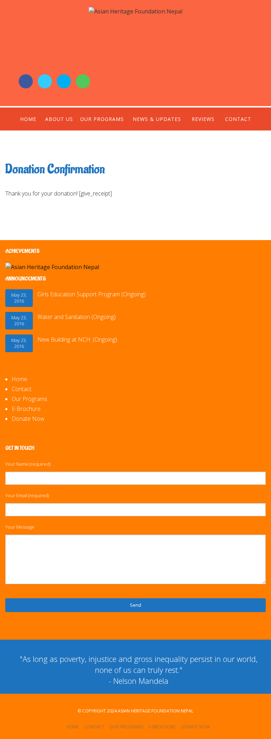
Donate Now (28, 419)
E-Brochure (26, 409)
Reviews (203, 119)
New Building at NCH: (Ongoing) (77, 339)
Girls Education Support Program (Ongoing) (91, 294)
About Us (59, 119)
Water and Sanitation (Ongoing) (76, 317)
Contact (238, 119)
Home (28, 119)
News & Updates (157, 119)
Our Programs (102, 119)
